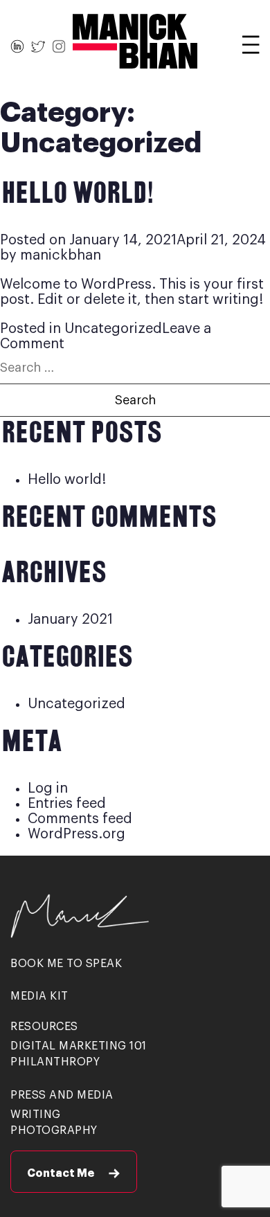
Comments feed (80, 819)
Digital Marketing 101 (78, 1046)
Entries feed (67, 804)
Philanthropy (55, 1061)
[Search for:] (135, 368)
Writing (35, 1114)
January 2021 (70, 619)
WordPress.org (76, 834)
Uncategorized (113, 329)
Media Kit (39, 996)
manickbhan (60, 255)
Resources (44, 1026)
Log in (48, 788)
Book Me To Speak (66, 963)
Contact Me (60, 1173)
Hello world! (76, 194)
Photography (54, 1130)
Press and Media (62, 1095)
